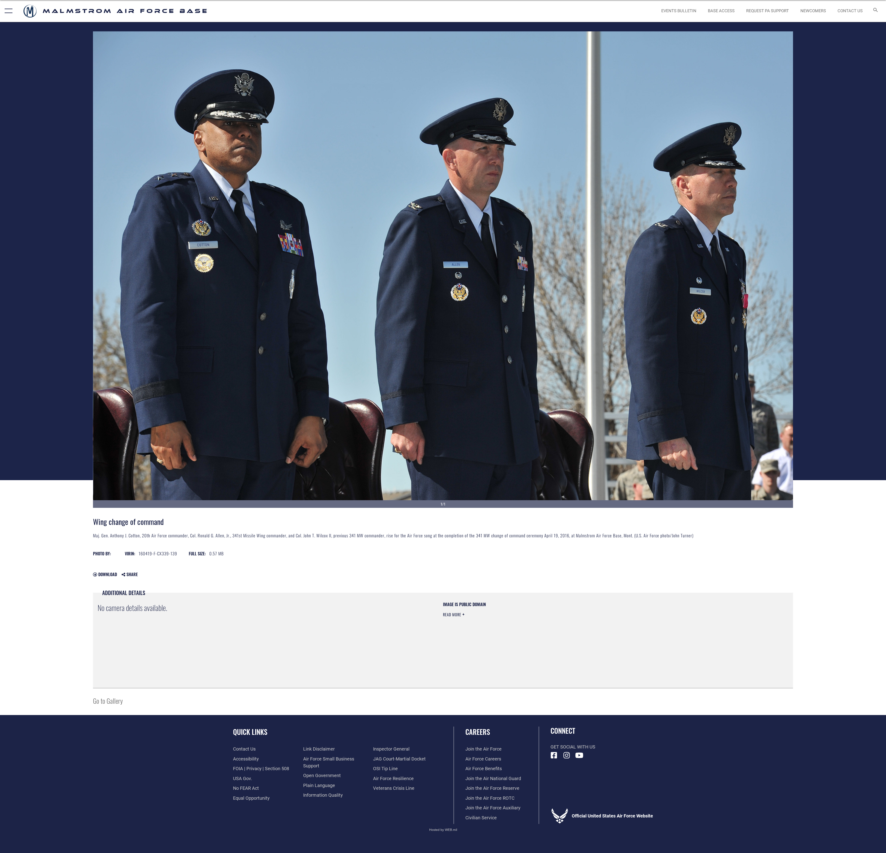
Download (107, 574)
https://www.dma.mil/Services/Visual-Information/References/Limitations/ (590, 631)
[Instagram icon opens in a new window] (566, 755)
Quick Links (250, 732)
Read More (452, 614)
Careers (477, 732)
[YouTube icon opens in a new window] (579, 755)
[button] (7, 11)
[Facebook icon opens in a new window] (554, 755)
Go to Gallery (108, 701)
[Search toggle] (875, 11)
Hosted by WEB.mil (443, 830)
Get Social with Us (573, 747)
